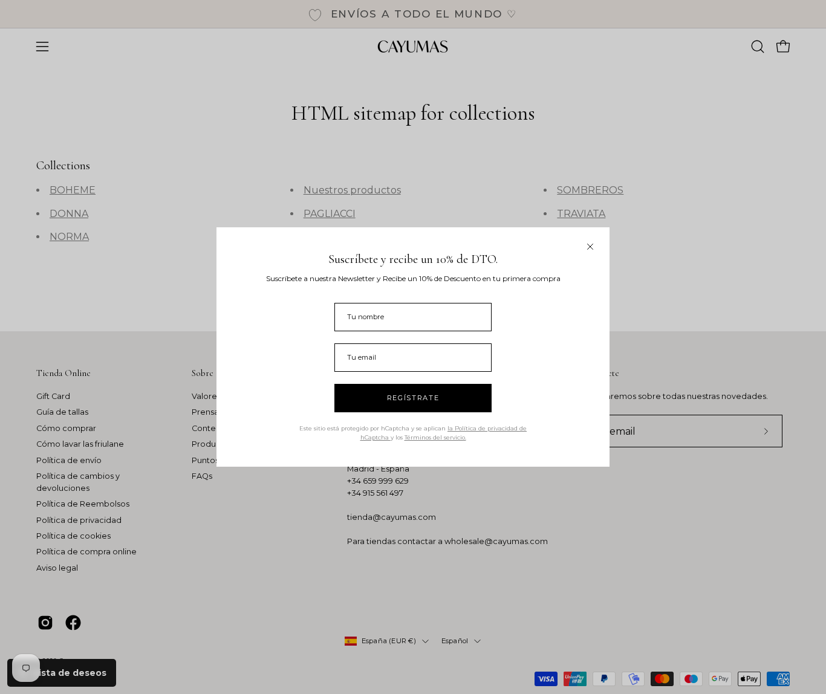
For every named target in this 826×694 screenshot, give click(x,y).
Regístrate (413, 398)
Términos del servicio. (435, 437)
